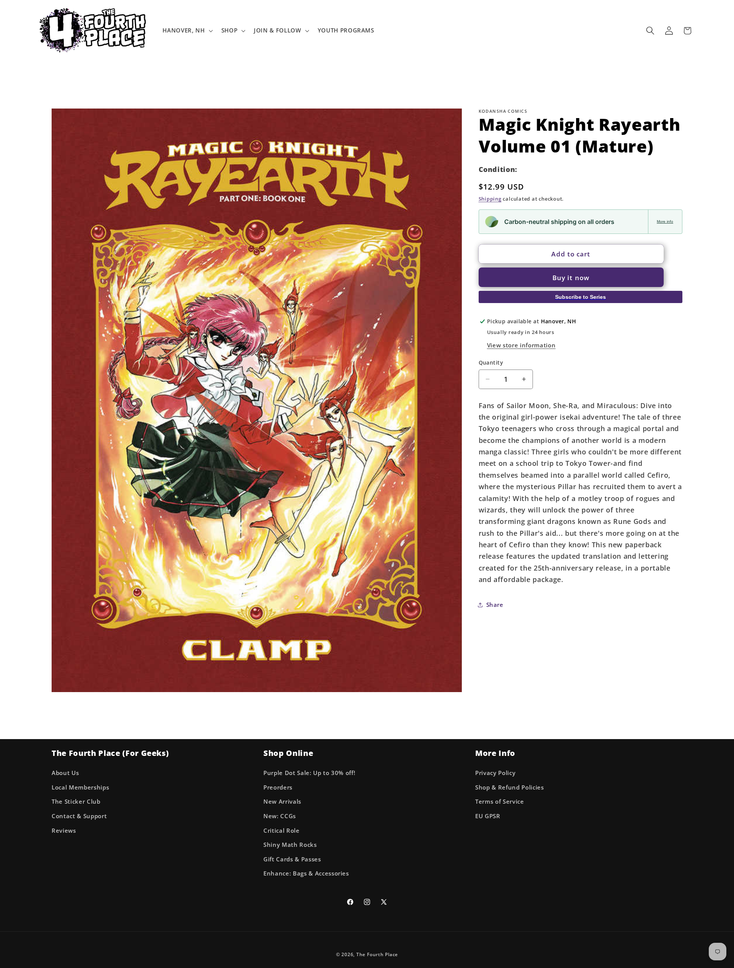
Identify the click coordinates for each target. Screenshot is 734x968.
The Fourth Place (377, 954)
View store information (521, 345)
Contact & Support (79, 816)
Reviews (64, 830)
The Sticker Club (76, 802)
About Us (65, 773)
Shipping (490, 198)
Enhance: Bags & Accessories (306, 873)
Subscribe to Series (580, 296)
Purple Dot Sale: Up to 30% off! (309, 773)
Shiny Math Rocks (290, 844)
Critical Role (281, 830)
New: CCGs (279, 816)
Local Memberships (80, 787)
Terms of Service (499, 802)
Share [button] (494, 604)
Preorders (277, 787)
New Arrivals (282, 802)
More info (665, 221)
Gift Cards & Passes (292, 859)
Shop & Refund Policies (509, 787)
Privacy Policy (495, 773)
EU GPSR (487, 816)
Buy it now (570, 277)
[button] (187, 30)
